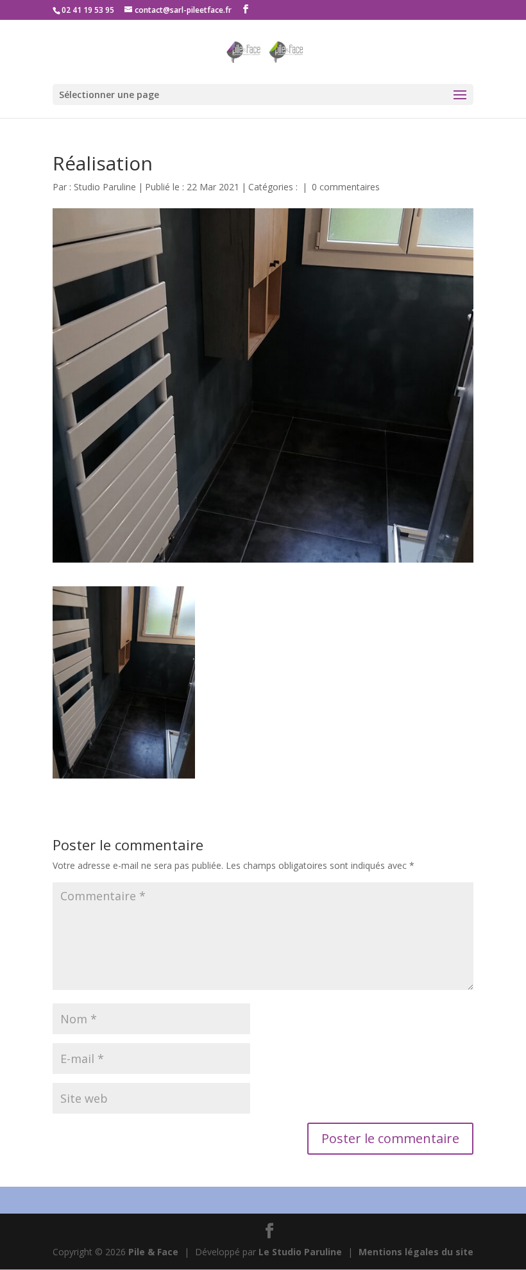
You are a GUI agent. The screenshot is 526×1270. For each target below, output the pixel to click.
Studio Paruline (105, 187)
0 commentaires (346, 187)
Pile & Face (153, 1252)
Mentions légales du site (416, 1252)
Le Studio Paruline (300, 1252)
